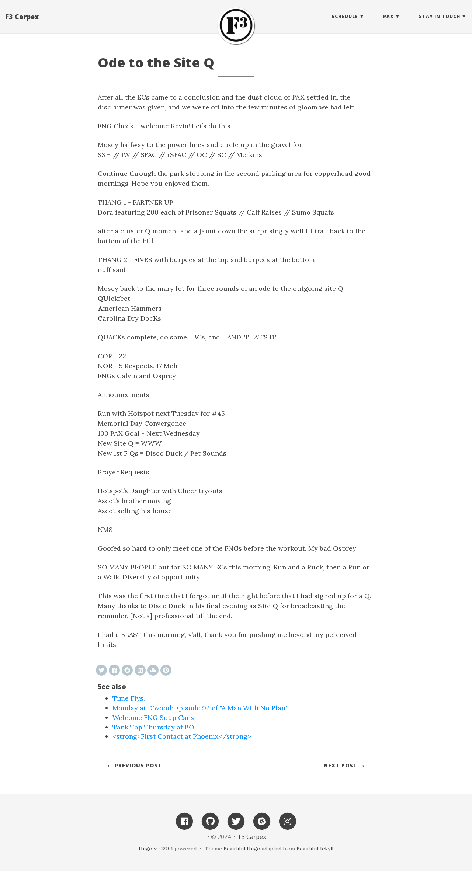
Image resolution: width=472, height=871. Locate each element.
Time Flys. (128, 698)
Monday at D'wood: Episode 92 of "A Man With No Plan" (200, 708)
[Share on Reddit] (127, 670)
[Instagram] (288, 820)
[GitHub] (210, 820)
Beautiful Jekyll (314, 848)
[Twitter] (236, 820)
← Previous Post (134, 765)
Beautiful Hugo (241, 848)
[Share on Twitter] (101, 670)
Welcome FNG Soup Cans (153, 717)
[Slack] (262, 820)
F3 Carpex (22, 16)
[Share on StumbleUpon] (153, 670)
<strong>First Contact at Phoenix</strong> (181, 736)
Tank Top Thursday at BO (153, 727)
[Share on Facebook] (114, 670)
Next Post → (344, 765)
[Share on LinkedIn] (140, 670)
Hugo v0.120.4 (156, 848)
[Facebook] (184, 820)
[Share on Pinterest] (165, 670)
